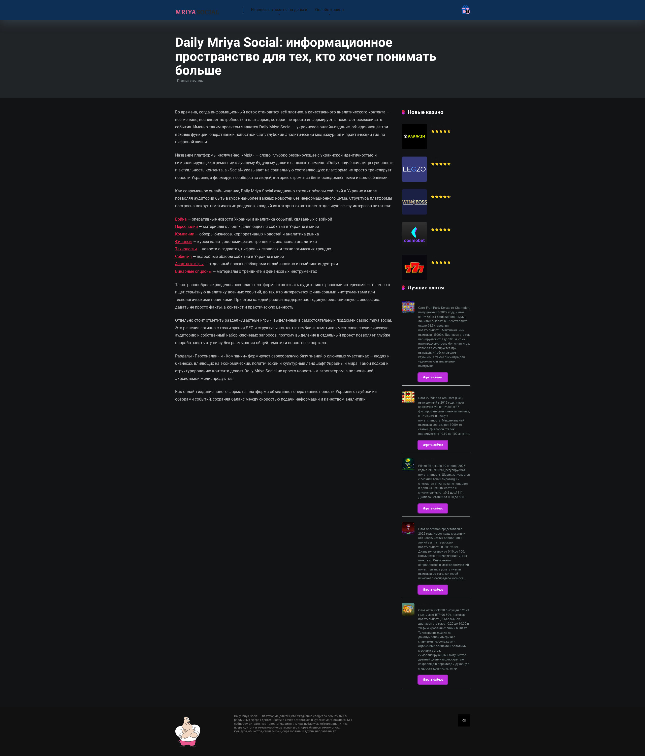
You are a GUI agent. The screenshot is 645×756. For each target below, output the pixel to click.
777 (434, 257)
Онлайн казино (329, 9)
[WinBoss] (414, 213)
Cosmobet (440, 224)
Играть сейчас (433, 377)
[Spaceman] (408, 533)
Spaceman (428, 523)
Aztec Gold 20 (430, 604)
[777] (414, 278)
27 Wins (425, 392)
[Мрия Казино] (197, 8)
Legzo (436, 159)
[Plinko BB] (408, 469)
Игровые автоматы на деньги (279, 9)
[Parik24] (414, 147)
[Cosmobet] (414, 246)
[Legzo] (414, 180)
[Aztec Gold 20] (408, 614)
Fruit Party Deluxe (434, 302)
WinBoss (438, 191)
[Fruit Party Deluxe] (408, 311)
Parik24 (438, 126)
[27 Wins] (408, 402)
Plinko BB (427, 460)
